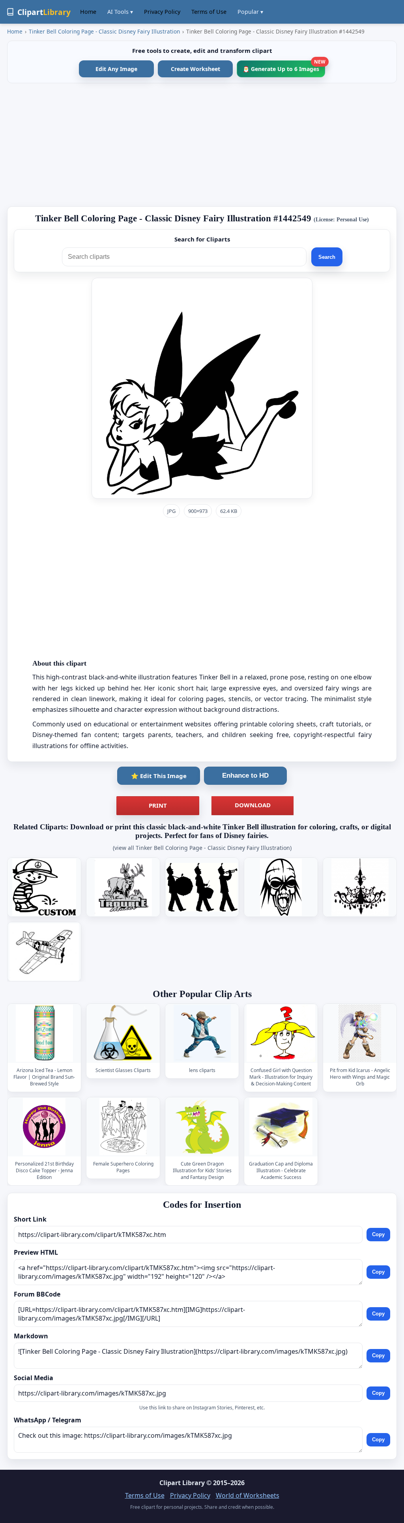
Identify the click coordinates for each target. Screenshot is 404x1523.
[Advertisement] (202, 145)
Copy (378, 1234)
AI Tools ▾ (120, 11)
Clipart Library (182, 1482)
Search (326, 257)
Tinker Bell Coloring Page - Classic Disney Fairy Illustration (104, 31)
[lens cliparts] (202, 1033)
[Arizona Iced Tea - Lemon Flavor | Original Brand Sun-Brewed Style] (44, 1033)
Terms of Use (208, 11)
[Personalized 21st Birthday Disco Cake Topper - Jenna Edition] (44, 1126)
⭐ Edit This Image (159, 776)
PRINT (158, 805)
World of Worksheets (247, 1495)
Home (88, 11)
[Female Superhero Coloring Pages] (123, 1126)
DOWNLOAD (253, 805)
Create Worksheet (195, 69)
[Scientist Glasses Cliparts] (123, 1033)
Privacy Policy (162, 11)
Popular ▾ (250, 11)
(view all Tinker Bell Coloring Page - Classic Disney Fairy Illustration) (202, 847)
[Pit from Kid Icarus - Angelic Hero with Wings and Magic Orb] (359, 1033)
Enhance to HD (245, 775)
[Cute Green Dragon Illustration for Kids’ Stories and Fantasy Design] (202, 1126)
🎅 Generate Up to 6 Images (284, 66)
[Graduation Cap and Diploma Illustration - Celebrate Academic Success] (280, 1126)
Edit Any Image (116, 69)
